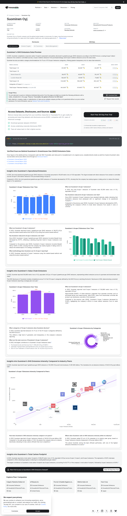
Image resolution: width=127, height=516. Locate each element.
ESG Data (92, 42)
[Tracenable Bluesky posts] (115, 511)
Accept (38, 511)
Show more (62, 38)
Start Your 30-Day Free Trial (101, 115)
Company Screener (14, 15)
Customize (14, 511)
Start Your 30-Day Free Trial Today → (75, 2)
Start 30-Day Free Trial (111, 469)
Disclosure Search (42, 156)
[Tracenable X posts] (106, 511)
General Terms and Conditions (41, 101)
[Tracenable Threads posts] (111, 511)
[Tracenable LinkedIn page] (93, 511)
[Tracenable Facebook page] (97, 511)
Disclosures (35, 42)
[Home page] (12, 7)
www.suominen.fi (98, 30)
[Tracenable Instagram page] (102, 511)
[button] (67, 68)
